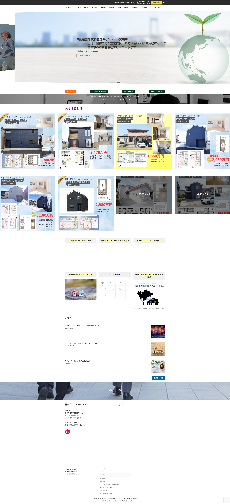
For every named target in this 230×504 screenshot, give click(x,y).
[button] (111, 82)
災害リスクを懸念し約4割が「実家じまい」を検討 (81, 343)
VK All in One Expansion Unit (126, 500)
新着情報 (102, 481)
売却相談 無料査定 (156, 91)
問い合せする (70, 91)
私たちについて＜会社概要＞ (149, 240)
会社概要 (102, 478)
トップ (102, 475)
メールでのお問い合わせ (73, 418)
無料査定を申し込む (74, 55)
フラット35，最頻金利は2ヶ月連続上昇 (78, 361)
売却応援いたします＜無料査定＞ (115, 240)
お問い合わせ (156, 3)
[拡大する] (128, 283)
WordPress (105, 500)
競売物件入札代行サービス (106, 487)
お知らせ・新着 (128, 91)
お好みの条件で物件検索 (99, 91)
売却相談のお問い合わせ (106, 493)
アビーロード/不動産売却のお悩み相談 (109, 484)
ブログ (102, 472)
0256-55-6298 (144, 2)
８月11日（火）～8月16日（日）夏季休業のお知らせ (82, 325)
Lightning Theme (115, 500)
